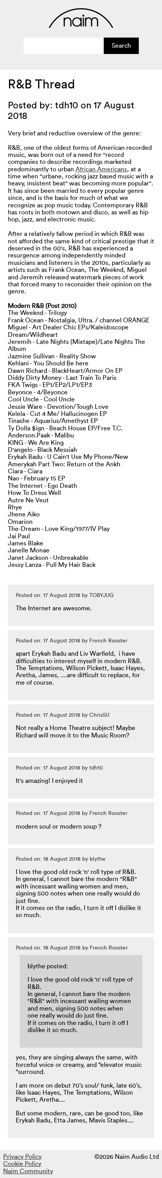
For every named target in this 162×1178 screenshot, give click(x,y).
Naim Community (28, 1171)
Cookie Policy (22, 1164)
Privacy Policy (22, 1157)
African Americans (101, 169)
